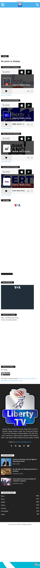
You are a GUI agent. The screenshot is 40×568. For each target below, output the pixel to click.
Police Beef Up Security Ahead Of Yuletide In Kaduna (24, 480)
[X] (24, 446)
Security (3, 508)
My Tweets (4, 370)
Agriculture (21, 9)
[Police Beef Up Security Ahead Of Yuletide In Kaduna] (6, 482)
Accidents (14, 9)
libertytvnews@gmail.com (23, 442)
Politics (3, 505)
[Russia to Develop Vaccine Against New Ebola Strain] (6, 462)
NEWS (3, 502)
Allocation (29, 9)
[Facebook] (12, 446)
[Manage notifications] (35, 564)
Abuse (8, 9)
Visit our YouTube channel (9, 320)
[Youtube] (28, 446)
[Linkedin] (20, 446)
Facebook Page (7, 274)
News (2, 496)
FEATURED (4, 511)
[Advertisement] (20, 33)
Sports (3, 514)
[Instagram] (16, 446)
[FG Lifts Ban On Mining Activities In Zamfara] (6, 472)
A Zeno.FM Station (6, 95)
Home (11, 56)
